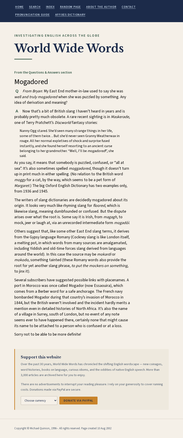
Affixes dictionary (70, 15)
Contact (128, 7)
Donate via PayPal (78, 400)
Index (50, 7)
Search (35, 7)
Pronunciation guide (32, 15)
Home (19, 7)
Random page (70, 7)
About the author (101, 7)
